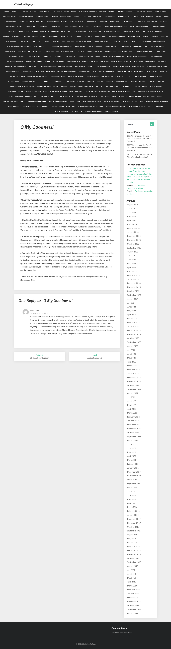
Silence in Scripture (33, 91)
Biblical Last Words (26, 21)
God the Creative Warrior (37, 76)
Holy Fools (87, 16)
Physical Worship (125, 51)
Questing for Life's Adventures (63, 106)
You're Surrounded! (95, 46)
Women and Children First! (115, 106)
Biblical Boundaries (116, 56)
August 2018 (132, 566)
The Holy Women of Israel (157, 66)
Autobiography (147, 16)
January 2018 (133, 593)
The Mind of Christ (11, 71)
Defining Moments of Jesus (127, 16)
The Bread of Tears (112, 86)
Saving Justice (125, 46)
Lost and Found (13, 81)
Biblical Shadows (156, 86)
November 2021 (134, 428)
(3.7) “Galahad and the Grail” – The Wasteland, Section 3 (139, 155)
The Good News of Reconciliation (33, 101)
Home (7, 11)
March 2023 (132, 366)
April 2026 (131, 220)
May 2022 (131, 405)
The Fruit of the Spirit (112, 31)
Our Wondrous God (156, 81)
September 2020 (134, 483)
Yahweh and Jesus (101, 41)
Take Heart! (33, 66)
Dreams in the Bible (90, 61)
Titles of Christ (55, 26)
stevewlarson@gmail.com (122, 632)
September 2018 (134, 562)
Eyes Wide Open (16, 96)
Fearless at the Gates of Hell (15, 66)
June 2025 (131, 259)
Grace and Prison (70, 56)
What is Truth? (27, 71)
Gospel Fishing (159, 41)
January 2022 (133, 421)
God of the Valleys (157, 46)
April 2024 (131, 314)
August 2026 (132, 204)
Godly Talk (103, 21)
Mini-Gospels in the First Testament (154, 101)
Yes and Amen (100, 36)
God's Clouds (43, 81)
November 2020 (134, 476)
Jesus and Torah (134, 36)
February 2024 (133, 322)
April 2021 (131, 456)
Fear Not (39, 21)
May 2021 (131, 452)
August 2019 (132, 534)
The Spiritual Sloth (10, 101)
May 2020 (131, 499)
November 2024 (134, 287)
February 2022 (133, 417)
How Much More (43, 61)
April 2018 (131, 582)
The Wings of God (130, 101)
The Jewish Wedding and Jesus (19, 46)
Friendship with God (57, 76)
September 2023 (134, 342)
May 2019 (131, 538)
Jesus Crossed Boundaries (137, 56)
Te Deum (162, 21)
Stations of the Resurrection (65, 11)
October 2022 (133, 385)
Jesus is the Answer (76, 76)
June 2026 (131, 212)
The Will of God (92, 76)
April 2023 (131, 362)
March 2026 (132, 224)
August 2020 (132, 487)
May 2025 (131, 263)
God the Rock (116, 41)
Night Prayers (115, 21)
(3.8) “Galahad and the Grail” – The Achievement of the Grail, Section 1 (139, 148)
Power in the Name (83, 41)
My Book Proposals (68, 86)
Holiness (77, 16)
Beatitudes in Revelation (138, 26)
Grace (90, 66)
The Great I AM (95, 31)
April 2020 (131, 503)
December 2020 (134, 472)
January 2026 (133, 232)
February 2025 (133, 275)
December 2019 (134, 519)
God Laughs (10, 51)
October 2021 (133, 432)
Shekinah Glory (84, 71)
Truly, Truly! (37, 51)
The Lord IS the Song (104, 81)
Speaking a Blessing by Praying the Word (128, 66)
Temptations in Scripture (58, 36)
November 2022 (134, 381)
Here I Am (12, 31)
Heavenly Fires (23, 31)
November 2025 (134, 240)
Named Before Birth (14, 26)
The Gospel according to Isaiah (89, 101)
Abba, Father (92, 21)
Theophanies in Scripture (157, 71)
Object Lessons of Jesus (73, 26)
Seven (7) (55, 41)
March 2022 (132, 413)
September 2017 (134, 609)
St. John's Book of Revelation (129, 96)
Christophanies (11, 21)
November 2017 (134, 601)
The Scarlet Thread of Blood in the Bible (115, 61)
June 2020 (131, 495)
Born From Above (86, 56)
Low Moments (11, 41)
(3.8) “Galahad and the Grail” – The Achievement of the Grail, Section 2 (139, 138)
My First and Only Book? (66, 71)
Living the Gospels (9, 16)
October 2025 (133, 244)
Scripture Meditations (143, 11)
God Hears (165, 36)
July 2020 (131, 491)
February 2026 (133, 228)
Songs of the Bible (26, 16)
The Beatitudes (42, 16)
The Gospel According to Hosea (90, 106)
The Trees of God (41, 46)
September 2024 (134, 295)
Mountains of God (140, 46)
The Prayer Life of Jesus (45, 71)
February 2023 (133, 370)
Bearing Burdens (73, 61)
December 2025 (134, 236)
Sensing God (110, 16)
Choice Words (13, 106)
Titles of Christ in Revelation (35, 26)
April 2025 (131, 267)
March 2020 (132, 507)
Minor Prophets (76, 36)
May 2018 (131, 578)
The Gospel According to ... (152, 31)
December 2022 (134, 377)
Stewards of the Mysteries (146, 21)
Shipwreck (162, 61)
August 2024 (132, 299)
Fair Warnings (128, 21)
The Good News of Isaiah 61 (86, 96)
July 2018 (131, 570)
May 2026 (131, 216)
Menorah (159, 106)
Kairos (21, 56)
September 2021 (134, 436)
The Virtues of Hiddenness (103, 71)
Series (14, 11)
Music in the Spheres (112, 101)
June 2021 (131, 448)
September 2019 (134, 531)
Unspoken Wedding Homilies (34, 36)
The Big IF (155, 36)
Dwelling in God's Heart (52, 56)
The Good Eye (129, 41)
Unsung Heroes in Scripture (47, 86)
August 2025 (132, 252)
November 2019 (134, 523)
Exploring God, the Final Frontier (134, 86)
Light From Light (75, 91)
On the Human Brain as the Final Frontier (139, 179)
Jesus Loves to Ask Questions (90, 86)
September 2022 (134, 389)
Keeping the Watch (124, 71)
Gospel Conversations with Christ (71, 66)
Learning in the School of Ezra (123, 91)
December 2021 (134, 425)
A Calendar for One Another (59, 31)
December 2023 (134, 330)
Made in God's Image (117, 36)
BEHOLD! (89, 36)
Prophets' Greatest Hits (11, 36)
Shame (145, 36)
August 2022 (132, 393)
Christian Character (107, 11)
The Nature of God (29, 11)
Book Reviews (42, 106)
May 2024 (131, 310)
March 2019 (132, 542)
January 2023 (133, 373)
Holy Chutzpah (111, 46)
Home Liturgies (160, 11)
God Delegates (156, 56)
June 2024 (131, 307)
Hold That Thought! (61, 111)
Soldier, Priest (160, 51)
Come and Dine (67, 51)
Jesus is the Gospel (48, 66)
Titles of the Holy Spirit (143, 51)
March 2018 (132, 586)
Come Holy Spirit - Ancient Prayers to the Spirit (144, 76)
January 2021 (133, 468)
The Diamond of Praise (14, 61)
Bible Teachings (45, 11)
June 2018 (131, 574)
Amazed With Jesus (138, 81)
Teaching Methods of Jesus (56, 21)
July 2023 (131, 350)
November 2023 (134, 334)
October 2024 (133, 291)
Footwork (13, 56)
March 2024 (132, 318)
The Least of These (108, 96)
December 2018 (134, 550)
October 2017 (133, 605)
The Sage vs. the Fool (48, 96)
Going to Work (149, 96)
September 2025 (134, 248)
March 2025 (132, 271)
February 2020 (133, 511)
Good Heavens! (57, 81)
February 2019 (133, 546)
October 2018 (133, 558)
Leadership (97, 16)
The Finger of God (52, 51)
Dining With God (28, 106)
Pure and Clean (31, 96)
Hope (159, 96)
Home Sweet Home (102, 66)
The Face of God (23, 51)
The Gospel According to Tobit (141, 106)
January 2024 (133, 326)
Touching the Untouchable (60, 46)
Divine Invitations (158, 26)
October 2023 (133, 338)
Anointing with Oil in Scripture (55, 91)
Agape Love (30, 61)
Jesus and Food (68, 41)
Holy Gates (80, 51)
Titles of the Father (94, 51)
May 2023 (131, 358)
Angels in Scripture (15, 91)
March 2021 (132, 460)
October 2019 (133, 527)
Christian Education (124, 11)
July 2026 (131, 208)
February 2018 (133, 589)
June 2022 (131, 401)
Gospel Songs (65, 16)
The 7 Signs (36, 41)
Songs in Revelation (93, 26)
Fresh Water (150, 61)
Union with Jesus (33, 56)
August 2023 (132, 346)
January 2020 (133, 515)
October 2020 (133, 480)
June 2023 (131, 354)
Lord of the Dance (66, 96)
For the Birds (139, 71)
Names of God (110, 51)
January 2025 (133, 279)
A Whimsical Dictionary (88, 11)
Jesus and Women (77, 21)
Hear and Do (25, 41)
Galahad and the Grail (93, 111)
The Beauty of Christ (16, 76)
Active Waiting (58, 61)
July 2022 (131, 397)
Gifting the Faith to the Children (97, 91)
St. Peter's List (77, 111)
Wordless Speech (39, 31)
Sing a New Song (121, 81)
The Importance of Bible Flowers (21, 86)
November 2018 (134, 554)
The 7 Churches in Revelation (115, 26)
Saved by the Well (111, 111)
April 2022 (131, 409)
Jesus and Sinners (162, 16)
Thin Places (138, 61)
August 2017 (132, 613)
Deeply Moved (79, 46)
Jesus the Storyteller (131, 31)
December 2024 (134, 283)
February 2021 (133, 464)
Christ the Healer (79, 31)
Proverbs (54, 16)
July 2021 (131, 444)
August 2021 (132, 440)
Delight (47, 41)
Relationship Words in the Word (150, 91)
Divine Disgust (101, 56)
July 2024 (131, 303)
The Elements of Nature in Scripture (79, 81)
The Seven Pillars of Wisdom (112, 76)
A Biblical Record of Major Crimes (61, 101)
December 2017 (134, 597)
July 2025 (131, 255)
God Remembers (144, 41)
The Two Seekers (28, 81)
